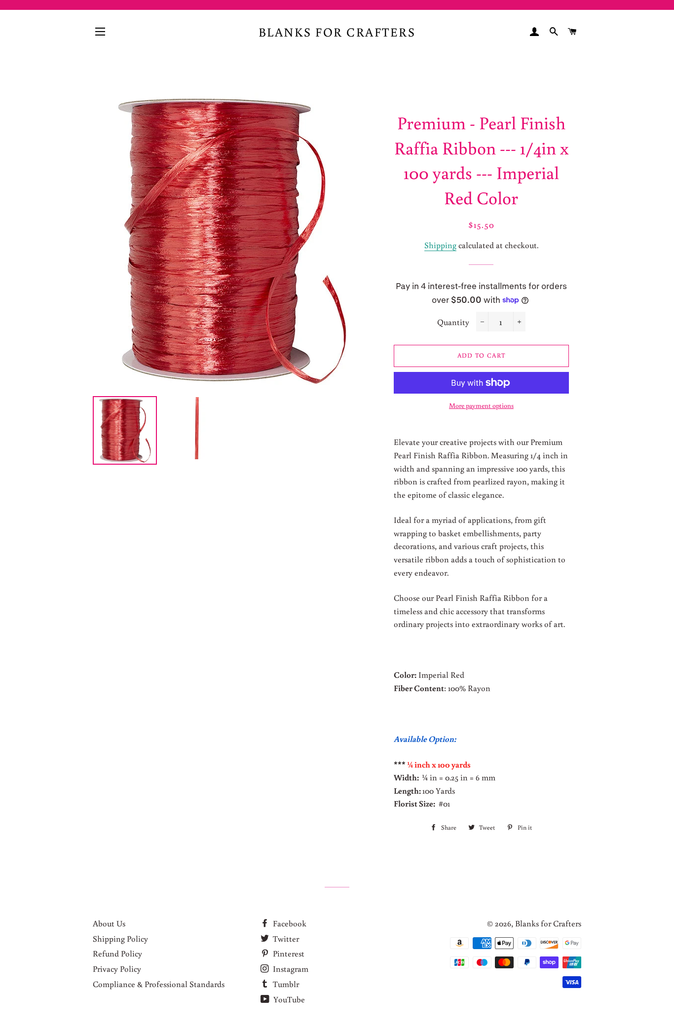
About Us (109, 923)
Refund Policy (117, 953)
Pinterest (287, 953)
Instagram (289, 968)
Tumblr (285, 984)
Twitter (285, 938)
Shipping (440, 245)
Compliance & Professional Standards (159, 984)
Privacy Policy (117, 968)
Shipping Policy (120, 938)
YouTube (288, 999)
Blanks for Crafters (337, 32)
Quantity (453, 322)
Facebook (288, 923)
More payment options (481, 405)
